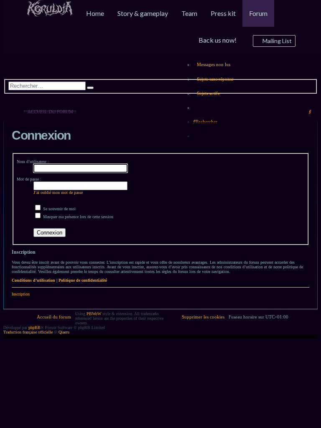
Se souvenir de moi (59, 208)
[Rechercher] (90, 88)
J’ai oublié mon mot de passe (58, 192)
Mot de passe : (29, 179)
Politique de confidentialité (83, 280)
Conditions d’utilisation (33, 280)
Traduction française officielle (28, 332)
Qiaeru (64, 332)
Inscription (21, 294)
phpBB (34, 327)
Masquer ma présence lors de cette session (77, 216)
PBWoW (94, 313)
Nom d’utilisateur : (33, 161)
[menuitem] (50, 14)
